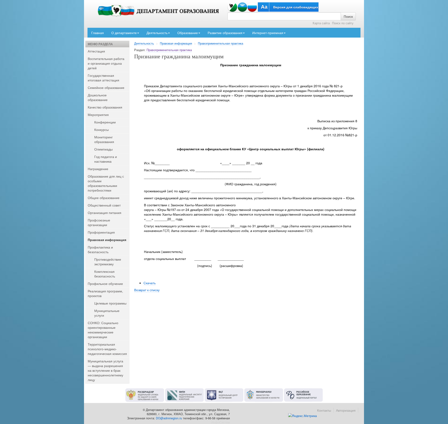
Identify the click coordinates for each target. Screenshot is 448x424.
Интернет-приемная (267, 32)
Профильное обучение (105, 283)
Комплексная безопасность (104, 273)
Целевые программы (110, 303)
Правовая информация (176, 43)
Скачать (150, 282)
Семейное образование (106, 87)
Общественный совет (104, 205)
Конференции (105, 122)
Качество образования (105, 107)
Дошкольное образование (98, 97)
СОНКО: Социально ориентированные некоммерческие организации (103, 329)
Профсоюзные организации (99, 222)
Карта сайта (321, 23)
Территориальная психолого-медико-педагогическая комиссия (107, 349)
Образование (187, 32)
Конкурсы (101, 129)
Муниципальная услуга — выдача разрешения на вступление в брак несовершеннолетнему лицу (105, 370)
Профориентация (101, 232)
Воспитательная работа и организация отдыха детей (106, 63)
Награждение (98, 168)
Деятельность (157, 32)
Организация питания (104, 212)
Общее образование (103, 197)
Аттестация (96, 51)
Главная (97, 32)
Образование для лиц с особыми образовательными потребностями (106, 183)
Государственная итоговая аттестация (103, 77)
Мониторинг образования (104, 139)
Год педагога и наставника (105, 159)
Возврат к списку (147, 289)
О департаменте (124, 32)
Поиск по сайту (343, 23)
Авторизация (346, 410)
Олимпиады (103, 149)
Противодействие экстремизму (107, 261)
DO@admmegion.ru (169, 418)
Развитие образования (225, 32)
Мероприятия (98, 114)
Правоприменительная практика (220, 43)
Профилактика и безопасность (100, 249)
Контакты (324, 410)
